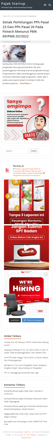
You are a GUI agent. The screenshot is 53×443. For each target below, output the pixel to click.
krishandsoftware (11, 391)
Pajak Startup (13, 3)
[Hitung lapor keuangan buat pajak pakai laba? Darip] (26, 247)
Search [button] (34, 151)
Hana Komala (15, 42)
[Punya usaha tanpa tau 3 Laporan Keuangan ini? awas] (26, 202)
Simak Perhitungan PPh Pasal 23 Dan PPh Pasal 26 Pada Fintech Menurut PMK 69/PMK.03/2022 (26, 29)
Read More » (26, 83)
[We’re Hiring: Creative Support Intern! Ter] (26, 293)
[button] (45, 5)
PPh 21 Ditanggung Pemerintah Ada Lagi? (21, 372)
